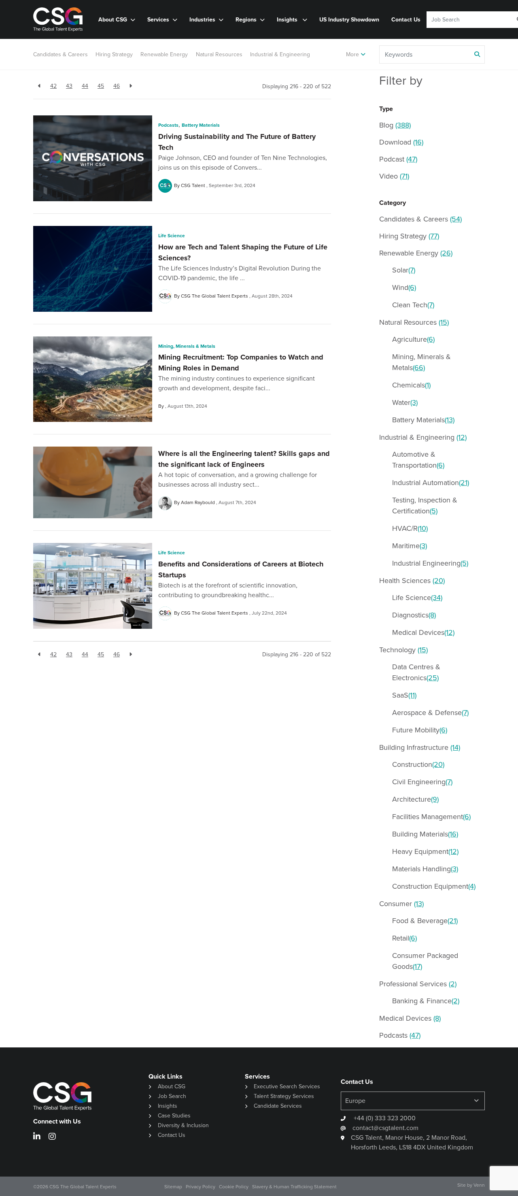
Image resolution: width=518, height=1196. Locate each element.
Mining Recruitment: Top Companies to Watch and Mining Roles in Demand (240, 362)
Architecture (415, 799)
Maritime (409, 546)
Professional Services (417, 984)
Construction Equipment (434, 886)
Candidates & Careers (60, 54)
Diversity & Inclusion (183, 1125)
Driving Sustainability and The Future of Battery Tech (237, 142)
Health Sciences (412, 580)
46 (116, 86)
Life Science (171, 235)
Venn (479, 1185)
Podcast (398, 159)
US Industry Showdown (349, 19)
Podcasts (168, 125)
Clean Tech (413, 305)
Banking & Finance (425, 1001)
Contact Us (405, 19)
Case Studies (174, 1115)
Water (405, 402)
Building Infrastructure (419, 747)
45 (101, 86)
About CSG (171, 1086)
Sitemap (173, 1186)
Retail (404, 938)
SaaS (404, 695)
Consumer (401, 903)
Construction (418, 764)
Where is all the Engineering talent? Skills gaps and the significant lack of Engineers (244, 459)
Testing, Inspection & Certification (424, 505)
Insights (288, 19)
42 (53, 86)
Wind (404, 287)
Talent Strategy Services (284, 1096)
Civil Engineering (422, 782)
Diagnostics (414, 615)
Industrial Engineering (430, 563)
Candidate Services (278, 1106)
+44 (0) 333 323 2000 (384, 1118)
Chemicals (411, 385)
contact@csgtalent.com (385, 1127)
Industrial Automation (430, 482)
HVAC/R (410, 528)
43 (69, 86)
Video (394, 176)
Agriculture (413, 339)
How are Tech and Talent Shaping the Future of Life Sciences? (242, 252)
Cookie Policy (233, 1186)
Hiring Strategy (114, 54)
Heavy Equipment (425, 851)
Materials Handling (425, 869)
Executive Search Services (287, 1086)
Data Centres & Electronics (416, 672)
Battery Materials (201, 125)
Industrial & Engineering (280, 54)
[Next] (130, 86)
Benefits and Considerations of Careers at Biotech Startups (240, 569)
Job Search (172, 1096)
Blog (395, 125)
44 (85, 86)
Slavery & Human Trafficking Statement (294, 1186)
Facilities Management (431, 816)
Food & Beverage (425, 920)
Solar (403, 270)
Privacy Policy (200, 1186)
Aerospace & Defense (430, 712)
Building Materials (425, 834)
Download (401, 142)
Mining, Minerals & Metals (186, 346)
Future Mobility (419, 730)
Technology (403, 650)
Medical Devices (423, 632)
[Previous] (39, 86)
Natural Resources (219, 54)
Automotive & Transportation (418, 459)
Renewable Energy (164, 54)
